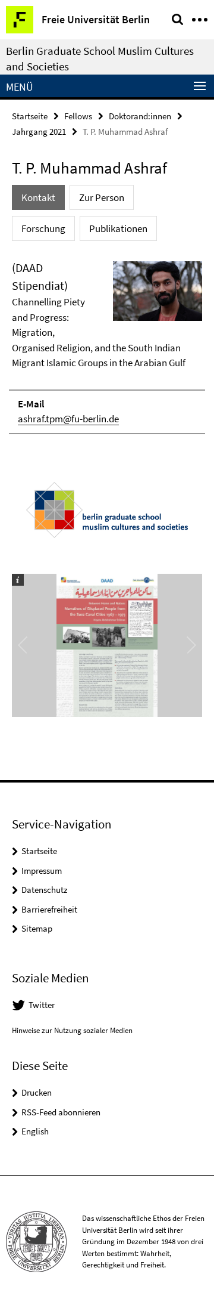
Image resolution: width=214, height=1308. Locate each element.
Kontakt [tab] (38, 197)
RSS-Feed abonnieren (60, 1112)
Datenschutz (44, 889)
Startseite (30, 116)
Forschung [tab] (43, 228)
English (35, 1131)
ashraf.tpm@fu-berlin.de (68, 418)
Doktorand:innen (140, 116)
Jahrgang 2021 (39, 131)
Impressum (41, 870)
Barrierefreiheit (49, 909)
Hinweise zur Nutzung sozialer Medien (72, 1030)
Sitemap (36, 928)
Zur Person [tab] (101, 197)
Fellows (78, 116)
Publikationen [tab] (118, 228)
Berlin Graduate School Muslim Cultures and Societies (100, 58)
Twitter (42, 1004)
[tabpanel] (107, 346)
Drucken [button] (36, 1092)
